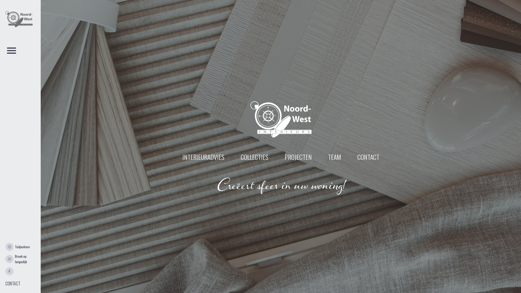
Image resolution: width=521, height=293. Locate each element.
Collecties (254, 157)
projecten (298, 157)
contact (368, 157)
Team (334, 157)
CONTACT (12, 283)
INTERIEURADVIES (203, 157)
